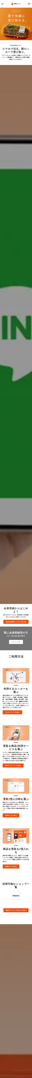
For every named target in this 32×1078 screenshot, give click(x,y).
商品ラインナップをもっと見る (16, 910)
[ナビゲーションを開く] (2, 3)
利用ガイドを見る (11, 815)
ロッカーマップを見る (12, 712)
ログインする (16, 642)
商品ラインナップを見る (13, 765)
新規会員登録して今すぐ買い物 (16, 622)
